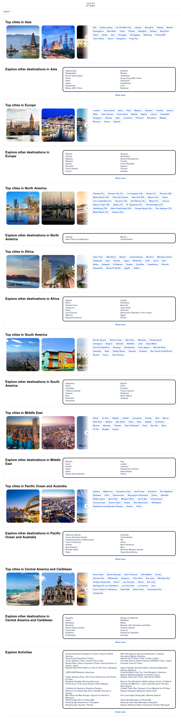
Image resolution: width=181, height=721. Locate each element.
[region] (47, 43)
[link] (90, 4)
